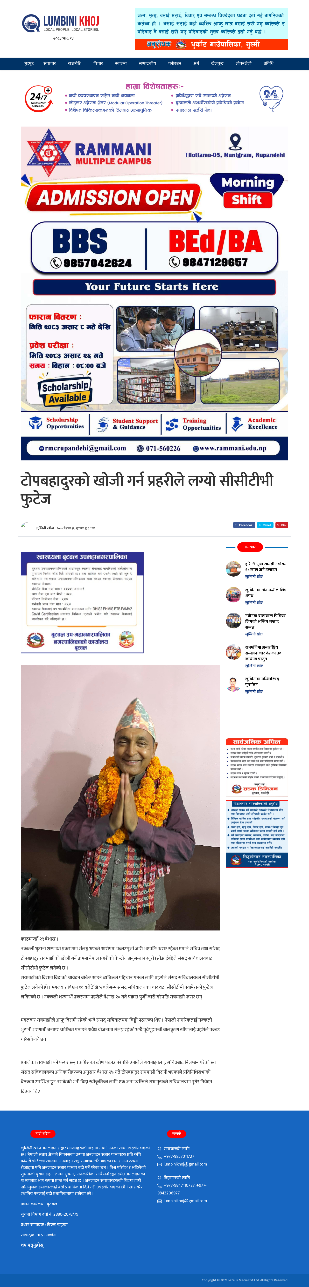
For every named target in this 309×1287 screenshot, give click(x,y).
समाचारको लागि (176, 1148)
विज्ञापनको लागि (176, 1177)
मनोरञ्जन (174, 63)
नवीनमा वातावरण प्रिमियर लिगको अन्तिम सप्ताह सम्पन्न (265, 621)
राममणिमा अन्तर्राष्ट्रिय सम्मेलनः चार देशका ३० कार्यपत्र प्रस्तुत (263, 653)
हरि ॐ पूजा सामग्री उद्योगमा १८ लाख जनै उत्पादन (266, 566)
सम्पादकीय (147, 63)
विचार (98, 63)
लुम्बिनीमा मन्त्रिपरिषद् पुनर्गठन (262, 681)
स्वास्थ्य (121, 63)
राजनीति (74, 63)
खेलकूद (217, 63)
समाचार (49, 63)
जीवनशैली (244, 63)
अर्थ (196, 63)
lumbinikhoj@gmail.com (185, 1164)
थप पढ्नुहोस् (32, 1245)
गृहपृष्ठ (29, 63)
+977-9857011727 (178, 1156)
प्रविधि (269, 63)
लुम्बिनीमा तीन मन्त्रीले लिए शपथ (266, 592)
